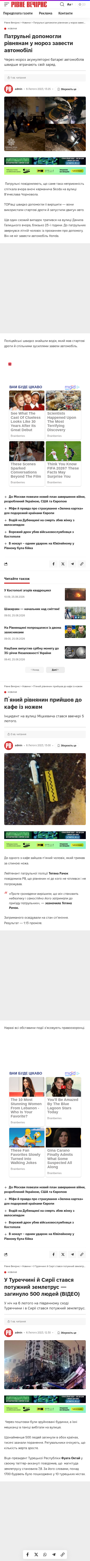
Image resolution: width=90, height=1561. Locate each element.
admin (18, 89)
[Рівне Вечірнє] (35, 4)
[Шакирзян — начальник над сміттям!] (75, 613)
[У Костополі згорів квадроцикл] (75, 594)
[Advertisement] (45, 288)
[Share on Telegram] (53, 1554)
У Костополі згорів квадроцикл (27, 590)
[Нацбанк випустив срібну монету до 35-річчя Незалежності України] (75, 652)
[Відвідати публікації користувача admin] (8, 89)
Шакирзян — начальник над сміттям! (31, 609)
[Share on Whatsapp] (45, 1554)
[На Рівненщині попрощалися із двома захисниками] (75, 631)
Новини (12, 29)
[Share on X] (36, 1554)
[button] (7, 4)
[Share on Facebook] (27, 1554)
